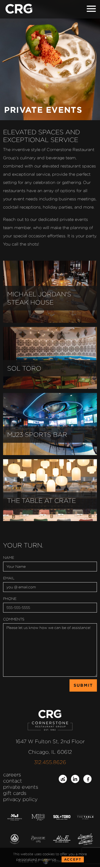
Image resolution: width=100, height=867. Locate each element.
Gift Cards (14, 793)
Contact (12, 781)
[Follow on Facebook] (87, 779)
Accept (72, 859)
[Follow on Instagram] (63, 779)
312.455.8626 (50, 762)
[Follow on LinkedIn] (75, 779)
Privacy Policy (20, 799)
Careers (12, 774)
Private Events (20, 787)
